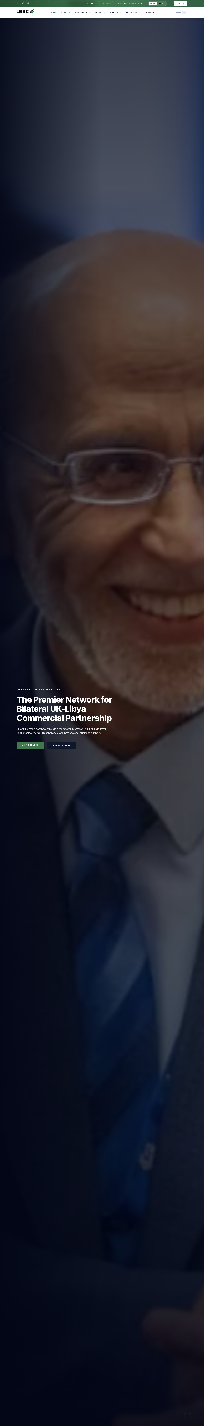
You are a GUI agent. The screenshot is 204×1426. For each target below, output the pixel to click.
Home (53, 12)
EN (154, 3)
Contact (149, 12)
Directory (115, 12)
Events (99, 12)
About (64, 12)
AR (163, 3)
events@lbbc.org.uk (131, 3)
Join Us (181, 3)
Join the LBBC (64, 745)
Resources (132, 12)
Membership (81, 12)
